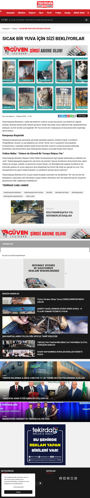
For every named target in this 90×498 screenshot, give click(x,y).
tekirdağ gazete (77, 192)
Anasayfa (10, 13)
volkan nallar (30, 196)
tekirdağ (49, 192)
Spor (41, 13)
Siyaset (32, 13)
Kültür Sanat (79, 13)
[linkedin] (65, 117)
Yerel (49, 13)
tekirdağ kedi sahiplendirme (13, 196)
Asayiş (67, 13)
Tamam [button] (18, 492)
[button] (88, 12)
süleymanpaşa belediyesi (12, 192)
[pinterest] (68, 117)
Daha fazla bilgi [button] (19, 487)
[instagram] (68, 478)
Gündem (21, 13)
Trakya (58, 13)
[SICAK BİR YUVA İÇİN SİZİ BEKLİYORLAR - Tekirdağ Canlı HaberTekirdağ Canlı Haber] (45, 4)
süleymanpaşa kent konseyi (33, 192)
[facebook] (59, 117)
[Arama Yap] (86, 20)
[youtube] (72, 478)
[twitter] (62, 117)
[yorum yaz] (74, 117)
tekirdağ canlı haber (62, 192)
